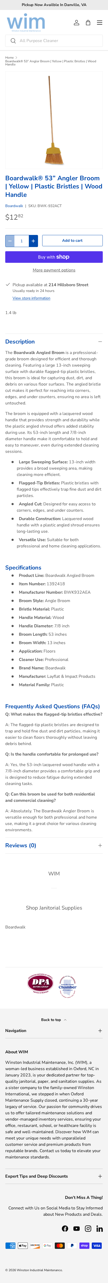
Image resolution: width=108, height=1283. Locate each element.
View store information (31, 298)
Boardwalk (14, 205)
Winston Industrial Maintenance (39, 1270)
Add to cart (72, 240)
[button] (88, 22)
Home (9, 57)
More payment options (54, 270)
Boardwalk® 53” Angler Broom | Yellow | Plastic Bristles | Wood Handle (50, 63)
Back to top (51, 1019)
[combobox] (54, 41)
